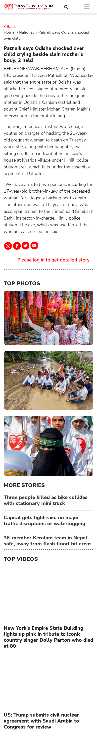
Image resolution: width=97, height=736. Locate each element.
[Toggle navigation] (86, 6)
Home (9, 32)
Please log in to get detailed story (53, 259)
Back (11, 26)
